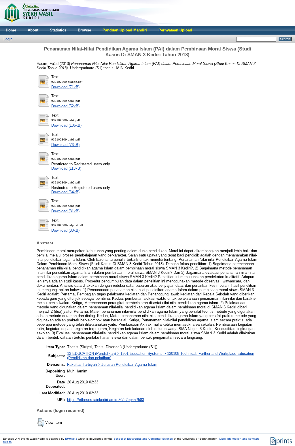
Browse (84, 30)
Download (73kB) (65, 145)
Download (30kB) (65, 230)
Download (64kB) (65, 192)
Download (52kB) (65, 106)
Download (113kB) (66, 168)
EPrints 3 (71, 438)
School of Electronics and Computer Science (143, 438)
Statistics (58, 30)
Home (11, 30)
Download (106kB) (66, 125)
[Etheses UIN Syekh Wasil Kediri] (31, 25)
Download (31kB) (65, 211)
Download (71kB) (65, 87)
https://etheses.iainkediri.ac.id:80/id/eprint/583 (105, 400)
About (33, 30)
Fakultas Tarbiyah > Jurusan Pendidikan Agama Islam (112, 364)
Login (7, 39)
